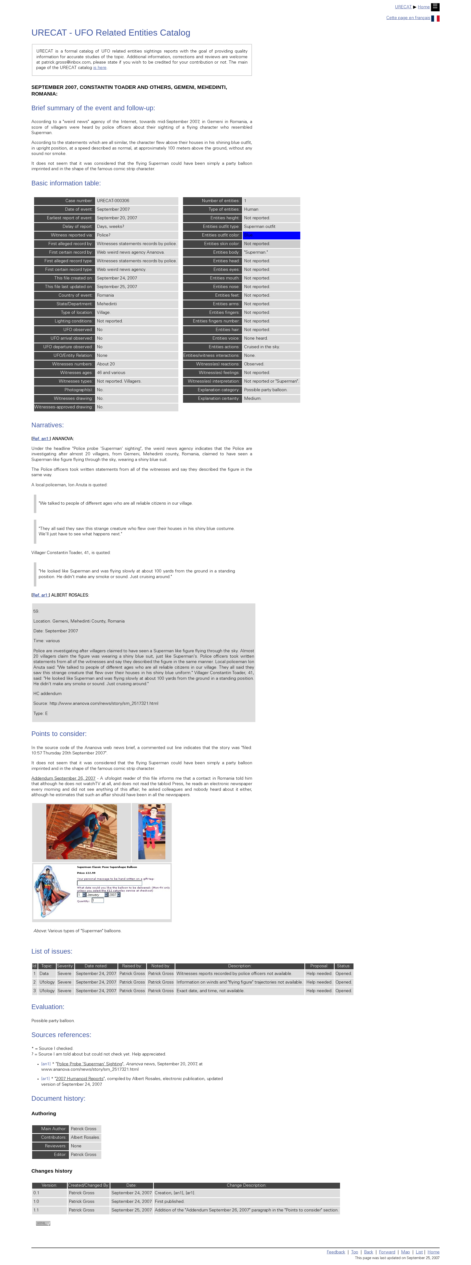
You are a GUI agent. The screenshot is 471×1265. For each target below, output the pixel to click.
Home (424, 7)
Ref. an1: (41, 439)
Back (368, 1252)
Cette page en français (408, 18)
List (419, 1252)
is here (99, 68)
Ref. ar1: (41, 595)
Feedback (336, 1252)
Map (405, 1252)
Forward (387, 1252)
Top (354, 1252)
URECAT (403, 7)
